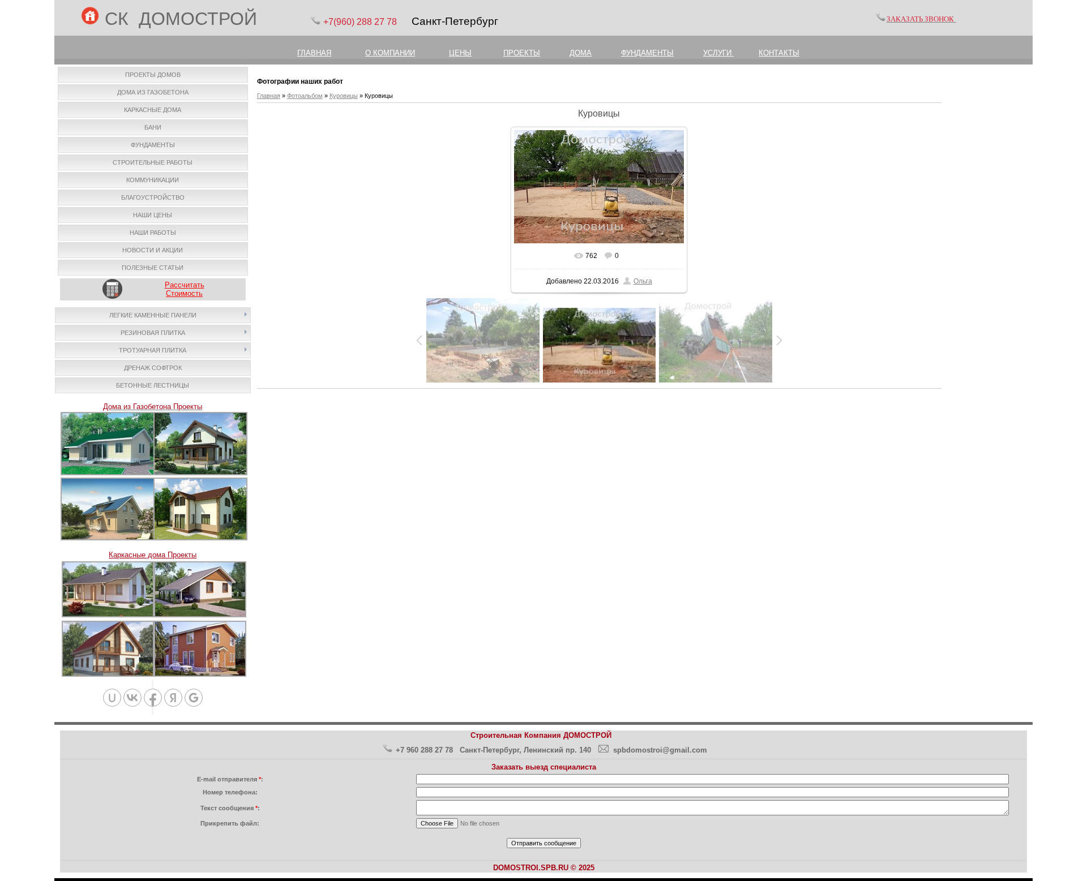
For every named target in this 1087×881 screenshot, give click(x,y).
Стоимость (184, 293)
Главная (268, 95)
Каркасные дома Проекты (152, 555)
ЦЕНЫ (460, 53)
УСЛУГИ (718, 53)
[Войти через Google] (194, 698)
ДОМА (581, 53)
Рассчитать (184, 285)
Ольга (643, 281)
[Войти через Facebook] (153, 698)
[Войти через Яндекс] (173, 698)
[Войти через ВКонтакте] (132, 698)
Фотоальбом (305, 95)
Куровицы (343, 95)
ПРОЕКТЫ (521, 53)
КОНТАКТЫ (779, 53)
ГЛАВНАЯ (314, 53)
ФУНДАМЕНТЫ (647, 53)
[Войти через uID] (112, 698)
